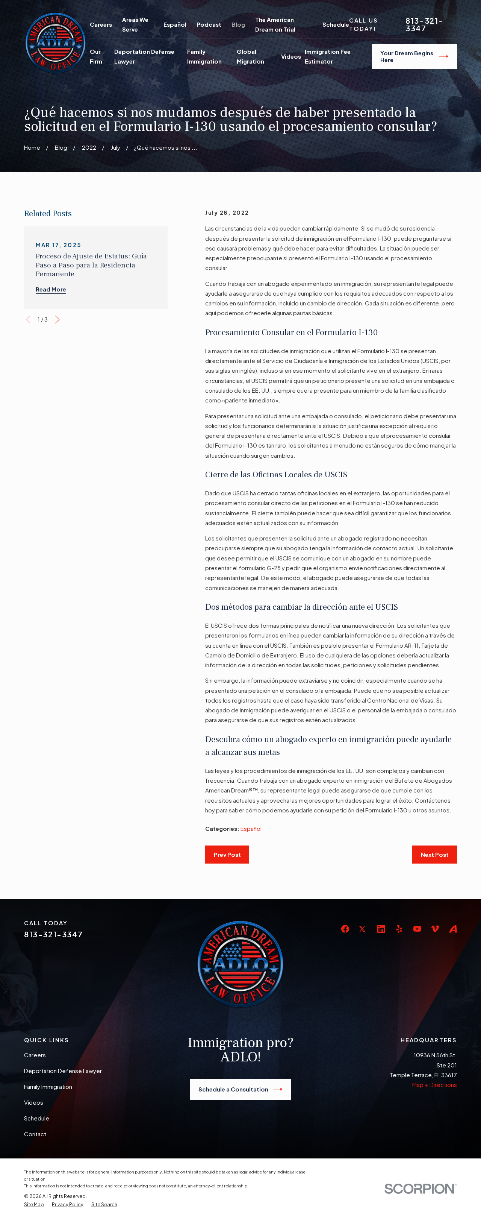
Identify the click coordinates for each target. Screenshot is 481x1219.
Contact (35, 1133)
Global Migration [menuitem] (250, 56)
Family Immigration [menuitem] (204, 56)
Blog (238, 24)
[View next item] (57, 319)
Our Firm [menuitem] (96, 56)
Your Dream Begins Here (406, 56)
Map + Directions (434, 1084)
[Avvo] (453, 929)
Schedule (335, 24)
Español (174, 24)
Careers (101, 24)
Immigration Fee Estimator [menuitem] (328, 56)
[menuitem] (34, 1205)
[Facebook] (345, 929)
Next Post (435, 854)
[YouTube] (417, 929)
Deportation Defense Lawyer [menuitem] (144, 56)
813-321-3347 (424, 24)
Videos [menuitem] (291, 56)
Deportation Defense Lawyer (63, 1070)
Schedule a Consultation (233, 1089)
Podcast (209, 24)
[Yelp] (399, 929)
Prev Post (227, 854)
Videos (33, 1102)
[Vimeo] (435, 929)
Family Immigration (48, 1086)
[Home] (55, 43)
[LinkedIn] (381, 929)
